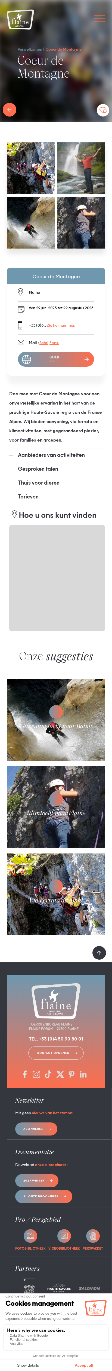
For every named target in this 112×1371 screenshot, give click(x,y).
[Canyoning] (31, 223)
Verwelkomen (30, 49)
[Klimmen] (81, 223)
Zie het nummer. (61, 326)
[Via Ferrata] (31, 168)
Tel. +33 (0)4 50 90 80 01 (56, 1039)
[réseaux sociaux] (25, 1074)
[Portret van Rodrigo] (81, 168)
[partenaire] (29, 1288)
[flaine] (20, 20)
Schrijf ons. (49, 343)
